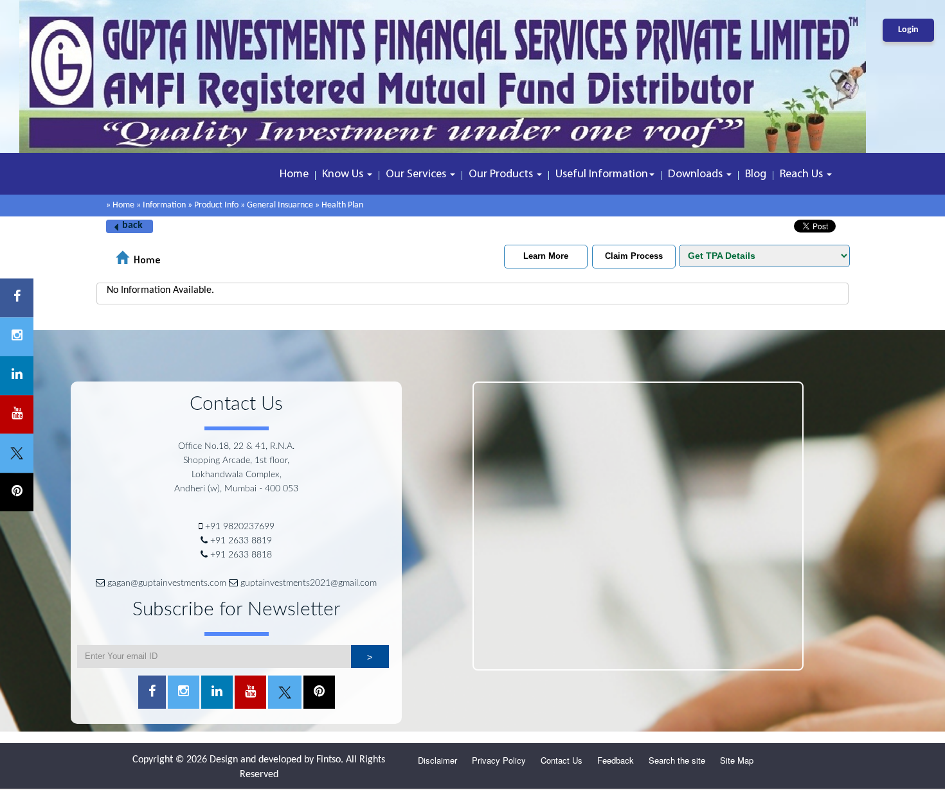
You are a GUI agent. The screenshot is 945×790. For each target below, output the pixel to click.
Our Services (417, 174)
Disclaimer (437, 760)
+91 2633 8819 (241, 540)
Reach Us (802, 174)
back (132, 225)
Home (294, 174)
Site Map (736, 760)
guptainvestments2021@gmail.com (308, 583)
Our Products (502, 174)
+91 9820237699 (239, 526)
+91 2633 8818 (241, 554)
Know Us (344, 174)
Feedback (615, 760)
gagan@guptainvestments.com (166, 583)
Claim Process (634, 256)
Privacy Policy (499, 760)
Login (908, 30)
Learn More (545, 256)
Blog (755, 174)
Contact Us (561, 760)
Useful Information (601, 174)
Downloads (696, 174)
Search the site (677, 760)
